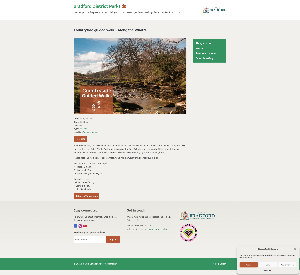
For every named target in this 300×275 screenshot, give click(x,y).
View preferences (287, 265)
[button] (295, 249)
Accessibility (111, 264)
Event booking (204, 58)
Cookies (101, 264)
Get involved (141, 12)
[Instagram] (80, 226)
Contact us (167, 12)
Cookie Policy (267, 270)
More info (80, 139)
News (129, 12)
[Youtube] (85, 226)
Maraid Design (219, 264)
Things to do (116, 12)
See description (90, 132)
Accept (248, 265)
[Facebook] (75, 226)
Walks (199, 48)
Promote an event (207, 53)
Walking (83, 128)
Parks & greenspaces (95, 12)
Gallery (154, 12)
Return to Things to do (87, 196)
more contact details (158, 229)
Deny (268, 265)
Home (77, 12)
